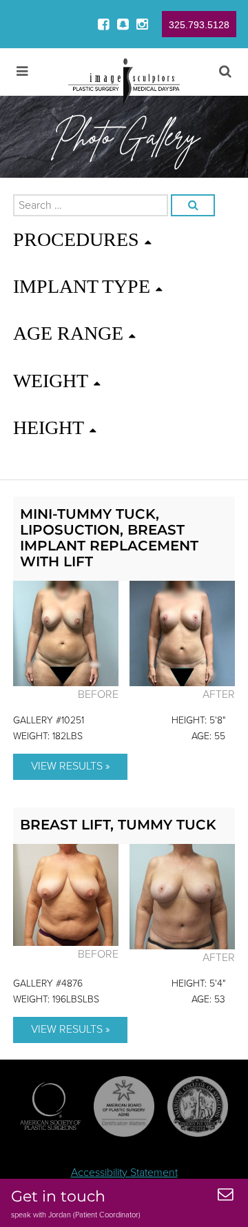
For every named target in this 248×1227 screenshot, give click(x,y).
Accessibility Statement (124, 1172)
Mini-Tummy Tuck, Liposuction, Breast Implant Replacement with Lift (109, 538)
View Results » (70, 766)
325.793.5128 (199, 24)
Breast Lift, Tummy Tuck (118, 824)
